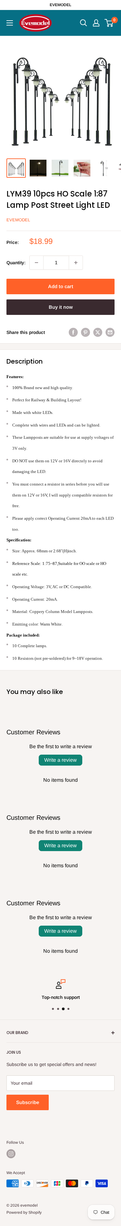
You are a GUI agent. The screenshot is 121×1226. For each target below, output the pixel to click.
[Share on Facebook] (73, 332)
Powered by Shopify (24, 1212)
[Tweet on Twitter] (97, 332)
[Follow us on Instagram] (10, 1153)
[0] (109, 23)
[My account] (96, 22)
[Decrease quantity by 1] (36, 262)
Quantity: (15, 262)
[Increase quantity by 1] (76, 262)
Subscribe (27, 1102)
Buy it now (61, 307)
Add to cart (60, 286)
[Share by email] (110, 332)
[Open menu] (9, 22)
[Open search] (83, 22)
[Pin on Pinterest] (85, 332)
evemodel (18, 219)
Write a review (60, 760)
